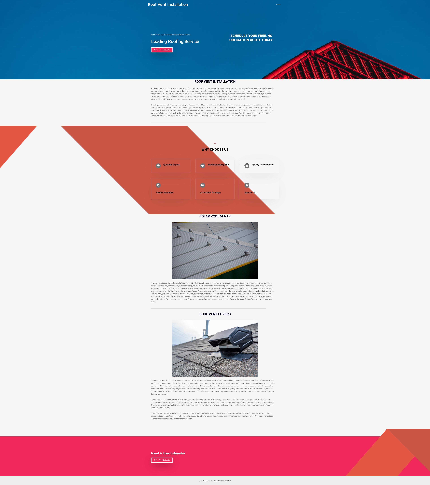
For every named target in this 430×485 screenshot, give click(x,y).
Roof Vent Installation (168, 4)
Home (278, 4)
